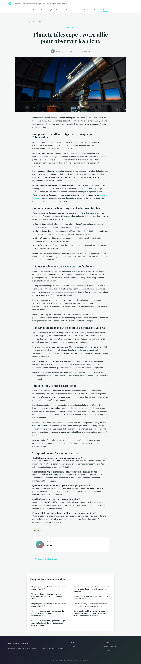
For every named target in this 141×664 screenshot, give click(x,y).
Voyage (105, 10)
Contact (107, 650)
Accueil (35, 10)
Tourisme (87, 10)
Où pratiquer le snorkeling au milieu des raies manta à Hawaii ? (49, 588)
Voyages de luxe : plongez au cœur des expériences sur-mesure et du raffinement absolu (47, 596)
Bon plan (50, 10)
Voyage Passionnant (18, 643)
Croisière (69, 10)
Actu (42, 10)
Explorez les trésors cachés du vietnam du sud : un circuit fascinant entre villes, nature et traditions (91, 589)
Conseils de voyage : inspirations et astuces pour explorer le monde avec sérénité (90, 605)
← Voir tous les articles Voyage (44, 559)
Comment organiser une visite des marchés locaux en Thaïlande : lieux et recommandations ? (48, 613)
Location (78, 10)
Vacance (97, 10)
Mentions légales (110, 646)
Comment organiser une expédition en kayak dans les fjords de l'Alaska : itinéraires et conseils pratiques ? (48, 622)
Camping (59, 10)
